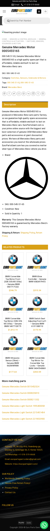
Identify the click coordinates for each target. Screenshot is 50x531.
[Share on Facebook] (9, 93)
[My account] (39, 11)
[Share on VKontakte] (28, 93)
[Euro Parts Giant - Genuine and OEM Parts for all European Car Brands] (22, 11)
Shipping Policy (28, 232)
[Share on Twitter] (14, 93)
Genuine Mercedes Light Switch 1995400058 (23, 406)
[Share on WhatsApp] (4, 93)
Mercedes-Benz (15, 87)
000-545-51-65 (27, 82)
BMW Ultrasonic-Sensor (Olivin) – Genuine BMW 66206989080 (12, 362)
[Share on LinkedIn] (33, 93)
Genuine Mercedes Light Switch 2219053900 (23, 419)
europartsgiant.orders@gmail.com (26, 459)
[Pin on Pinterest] (23, 93)
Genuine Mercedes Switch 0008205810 (20, 393)
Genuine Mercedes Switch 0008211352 (20, 399)
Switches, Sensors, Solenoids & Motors (28, 78)
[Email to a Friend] (19, 93)
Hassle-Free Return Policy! (17, 483)
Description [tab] (10, 104)
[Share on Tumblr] (38, 93)
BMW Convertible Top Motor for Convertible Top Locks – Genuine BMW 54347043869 (37, 363)
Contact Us (10, 492)
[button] (44, 525)
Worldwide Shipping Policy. (17, 478)
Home (4, 39)
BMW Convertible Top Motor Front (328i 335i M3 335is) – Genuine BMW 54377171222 (13, 281)
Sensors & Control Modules (23, 39)
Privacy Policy (11, 488)
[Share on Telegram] (43, 93)
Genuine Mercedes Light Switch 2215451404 (23, 412)
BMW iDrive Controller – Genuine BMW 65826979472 (37, 279)
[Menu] (4, 11)
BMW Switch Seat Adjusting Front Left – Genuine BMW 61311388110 (37, 322)
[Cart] (45, 11)
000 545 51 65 (13, 82)
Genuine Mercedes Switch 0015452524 (20, 386)
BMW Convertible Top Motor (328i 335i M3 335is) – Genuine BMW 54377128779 (13, 322)
